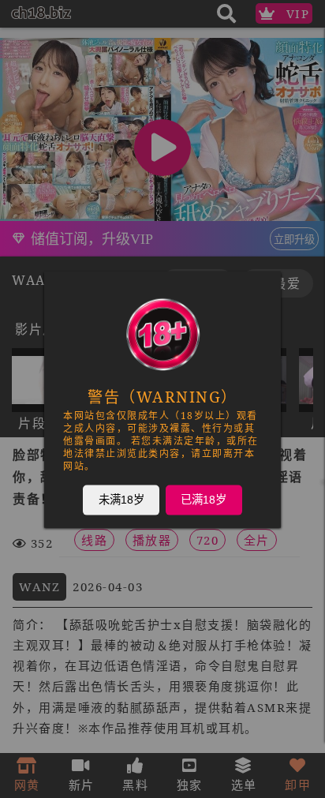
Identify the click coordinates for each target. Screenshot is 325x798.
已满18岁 (203, 499)
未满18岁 (121, 499)
